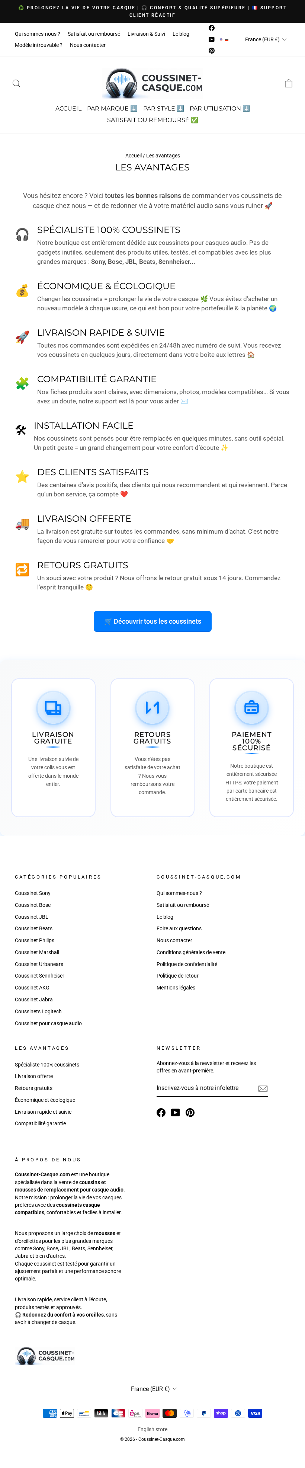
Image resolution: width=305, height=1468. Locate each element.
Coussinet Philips (34, 940)
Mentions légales (176, 988)
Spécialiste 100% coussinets (47, 1065)
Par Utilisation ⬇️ (220, 108)
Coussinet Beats (33, 928)
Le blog (181, 34)
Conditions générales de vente (191, 952)
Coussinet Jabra (34, 999)
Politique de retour (178, 976)
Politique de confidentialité (187, 964)
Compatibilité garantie (40, 1123)
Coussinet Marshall (37, 952)
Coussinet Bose (33, 905)
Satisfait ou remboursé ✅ (152, 120)
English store (152, 1429)
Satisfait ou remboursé (94, 34)
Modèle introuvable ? (38, 45)
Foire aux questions (179, 928)
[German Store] (226, 39)
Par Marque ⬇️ (112, 108)
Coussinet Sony (33, 893)
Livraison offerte (34, 1076)
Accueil (68, 108)
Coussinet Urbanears (39, 964)
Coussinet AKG (32, 988)
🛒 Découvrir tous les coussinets (152, 621)
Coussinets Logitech (38, 1011)
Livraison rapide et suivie (43, 1112)
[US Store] (221, 39)
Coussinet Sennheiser (39, 976)
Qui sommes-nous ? (37, 34)
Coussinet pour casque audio (48, 1023)
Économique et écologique (45, 1100)
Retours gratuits (33, 1088)
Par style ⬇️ (163, 108)
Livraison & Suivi (146, 34)
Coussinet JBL (31, 917)
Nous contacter (88, 45)
